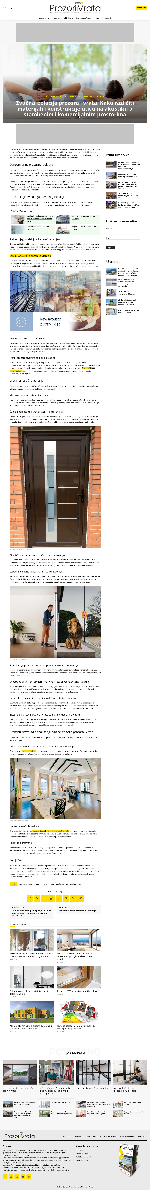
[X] (37, 898)
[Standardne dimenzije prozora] (44, 1104)
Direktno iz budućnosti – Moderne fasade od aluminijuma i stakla (127, 302)
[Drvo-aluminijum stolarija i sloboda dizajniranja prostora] (44, 1113)
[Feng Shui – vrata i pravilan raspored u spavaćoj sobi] (81, 1113)
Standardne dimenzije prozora (61, 1102)
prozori (37, 884)
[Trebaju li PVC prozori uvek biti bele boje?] (79, 977)
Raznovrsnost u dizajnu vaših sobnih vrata (18, 1089)
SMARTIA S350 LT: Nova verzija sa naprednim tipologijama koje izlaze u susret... (75, 956)
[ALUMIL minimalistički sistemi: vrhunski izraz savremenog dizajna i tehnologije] (111, 282)
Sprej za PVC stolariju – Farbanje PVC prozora (125, 1089)
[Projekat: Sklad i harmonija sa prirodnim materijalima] (8, 1104)
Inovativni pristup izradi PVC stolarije (77, 911)
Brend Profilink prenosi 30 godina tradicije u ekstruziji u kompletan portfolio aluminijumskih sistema (128, 272)
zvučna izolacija (76, 884)
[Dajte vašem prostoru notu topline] (118, 1113)
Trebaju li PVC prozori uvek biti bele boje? (78, 991)
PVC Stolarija (72, 96)
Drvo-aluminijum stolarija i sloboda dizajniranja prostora (61, 1113)
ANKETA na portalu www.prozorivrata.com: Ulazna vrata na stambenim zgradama (31, 955)
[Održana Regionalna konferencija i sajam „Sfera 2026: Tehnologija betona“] (111, 205)
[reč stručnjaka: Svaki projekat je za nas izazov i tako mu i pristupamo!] (56, 1072)
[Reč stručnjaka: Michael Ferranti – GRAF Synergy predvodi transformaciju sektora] (111, 184)
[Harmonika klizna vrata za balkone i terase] (111, 311)
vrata (52, 884)
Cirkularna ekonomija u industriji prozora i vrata (127, 175)
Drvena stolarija (94, 96)
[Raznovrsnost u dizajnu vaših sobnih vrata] (20, 1072)
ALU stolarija (53, 96)
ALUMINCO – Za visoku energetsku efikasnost (126, 293)
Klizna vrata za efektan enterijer (132, 1103)
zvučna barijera (62, 884)
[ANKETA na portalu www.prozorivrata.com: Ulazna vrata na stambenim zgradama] (32, 940)
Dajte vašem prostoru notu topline (134, 1113)
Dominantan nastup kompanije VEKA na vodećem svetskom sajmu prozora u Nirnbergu (31, 913)
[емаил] (66, 898)
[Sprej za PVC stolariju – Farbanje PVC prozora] (130, 1072)
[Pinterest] (44, 898)
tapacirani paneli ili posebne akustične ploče (50, 831)
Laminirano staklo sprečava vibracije (30, 255)
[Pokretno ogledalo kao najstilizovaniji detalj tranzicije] (32, 977)
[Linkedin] (59, 898)
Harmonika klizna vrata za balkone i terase (128, 311)
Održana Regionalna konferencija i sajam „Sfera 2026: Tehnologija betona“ (128, 205)
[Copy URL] (80, 898)
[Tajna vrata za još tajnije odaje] (93, 1072)
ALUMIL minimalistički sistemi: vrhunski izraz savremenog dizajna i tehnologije (127, 283)
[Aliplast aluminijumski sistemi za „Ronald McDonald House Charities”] (32, 1012)
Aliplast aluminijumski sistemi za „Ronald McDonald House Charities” (31, 1027)
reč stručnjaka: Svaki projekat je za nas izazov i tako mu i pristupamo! (55, 1090)
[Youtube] (23, 1176)
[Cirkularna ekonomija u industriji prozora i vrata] (111, 175)
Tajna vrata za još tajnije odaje (92, 1088)
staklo (45, 884)
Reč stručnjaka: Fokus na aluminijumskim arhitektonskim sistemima (98, 1104)
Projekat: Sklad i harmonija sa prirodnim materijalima (24, 1103)
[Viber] (73, 898)
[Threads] (28, 1176)
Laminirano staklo (25, 884)
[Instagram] (11, 1176)
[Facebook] (30, 898)
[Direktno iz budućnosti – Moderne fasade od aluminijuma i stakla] (111, 302)
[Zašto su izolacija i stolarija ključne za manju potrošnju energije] (79, 1012)
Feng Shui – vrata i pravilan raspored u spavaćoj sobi (97, 1113)
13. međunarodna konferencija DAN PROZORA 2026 (128, 195)
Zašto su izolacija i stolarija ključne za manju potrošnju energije (76, 1027)
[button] (8, 8)
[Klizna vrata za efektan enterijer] (118, 1104)
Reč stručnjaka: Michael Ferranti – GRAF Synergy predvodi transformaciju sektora (127, 185)
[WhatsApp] (51, 898)
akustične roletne (29, 751)
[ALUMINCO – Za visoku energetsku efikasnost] (111, 292)
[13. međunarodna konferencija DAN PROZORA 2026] (111, 195)
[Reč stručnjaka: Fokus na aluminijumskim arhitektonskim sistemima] (81, 1104)
